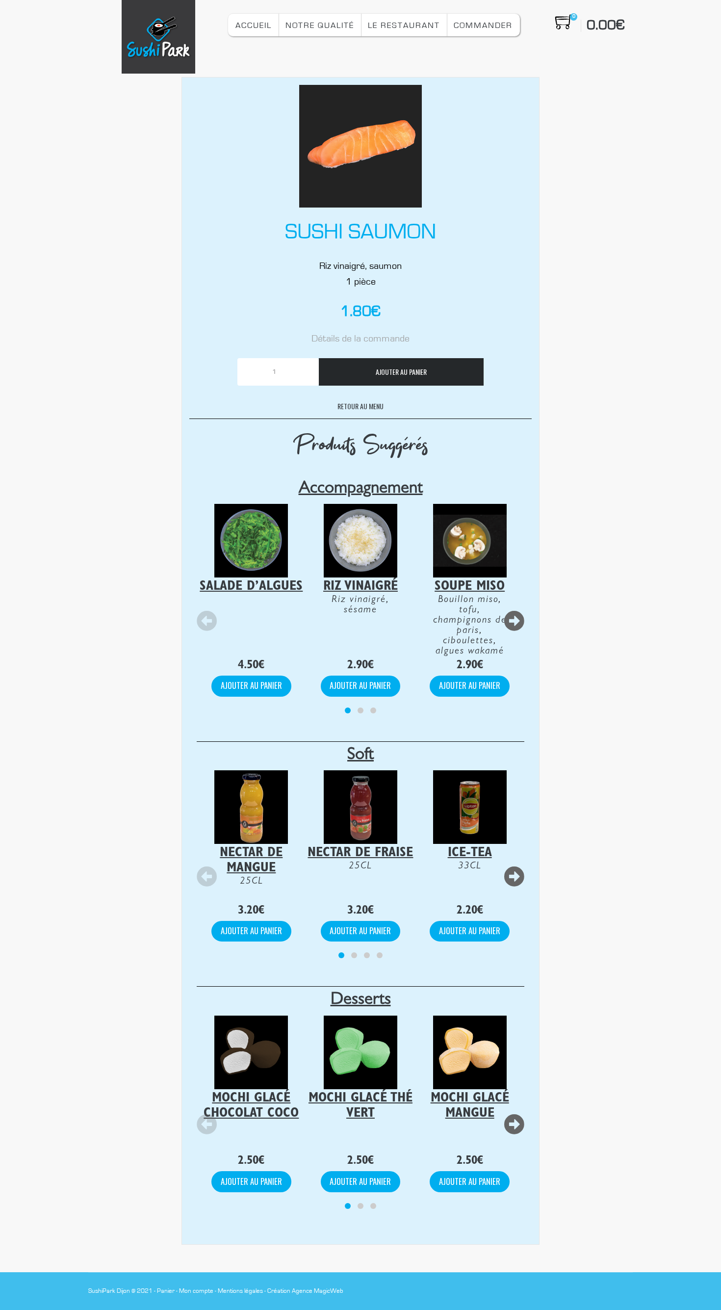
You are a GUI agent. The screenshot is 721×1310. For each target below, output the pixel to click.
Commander (483, 25)
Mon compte (196, 1291)
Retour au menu (360, 406)
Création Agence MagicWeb (305, 1291)
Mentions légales (240, 1291)
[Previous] (207, 621)
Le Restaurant (404, 25)
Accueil (253, 25)
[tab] (348, 710)
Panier (166, 1291)
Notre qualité (319, 25)
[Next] (514, 621)
